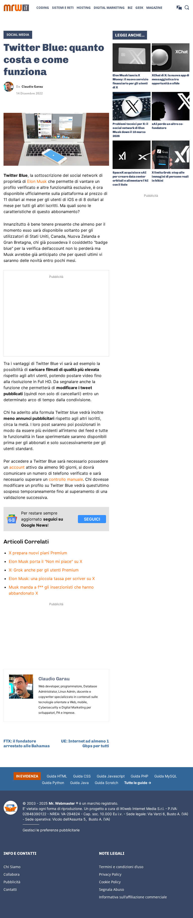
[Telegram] (104, 87)
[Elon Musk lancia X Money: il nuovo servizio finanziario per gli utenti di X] (132, 57)
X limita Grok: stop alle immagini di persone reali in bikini (170, 176)
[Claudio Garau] (10, 87)
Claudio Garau (32, 86)
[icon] (179, 7)
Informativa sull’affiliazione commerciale (133, 897)
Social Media (18, 34)
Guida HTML (57, 776)
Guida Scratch (106, 782)
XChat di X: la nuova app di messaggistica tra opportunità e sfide (170, 79)
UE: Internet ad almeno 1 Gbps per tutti (85, 743)
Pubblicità (12, 881)
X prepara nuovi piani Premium (38, 552)
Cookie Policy (110, 881)
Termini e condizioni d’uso (121, 866)
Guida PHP (139, 776)
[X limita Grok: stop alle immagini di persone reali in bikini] (171, 155)
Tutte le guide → (137, 782)
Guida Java (79, 782)
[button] (186, 7)
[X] (69, 87)
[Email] (104, 98)
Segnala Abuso (111, 889)
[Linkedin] (81, 87)
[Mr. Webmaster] (11, 808)
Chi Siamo (12, 866)
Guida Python (53, 782)
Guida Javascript (111, 776)
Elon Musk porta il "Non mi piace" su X (45, 561)
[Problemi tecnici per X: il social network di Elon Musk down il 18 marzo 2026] (132, 106)
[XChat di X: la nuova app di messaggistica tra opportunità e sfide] (171, 57)
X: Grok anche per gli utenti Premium (44, 569)
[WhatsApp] (92, 87)
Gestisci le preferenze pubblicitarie (51, 830)
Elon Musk (37, 181)
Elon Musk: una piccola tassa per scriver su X (52, 578)
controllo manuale (66, 479)
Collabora (12, 874)
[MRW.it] (16, 8)
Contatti (10, 889)
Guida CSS (82, 776)
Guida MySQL (165, 776)
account (17, 467)
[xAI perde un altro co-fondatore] (171, 106)
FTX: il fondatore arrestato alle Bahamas (27, 743)
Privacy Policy (110, 874)
